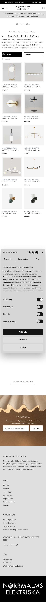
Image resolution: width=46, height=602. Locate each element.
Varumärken (18, 32)
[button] (34, 54)
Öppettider (7, 492)
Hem (10, 32)
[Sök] (6, 8)
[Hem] (23, 7)
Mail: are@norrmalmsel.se (13, 566)
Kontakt (6, 488)
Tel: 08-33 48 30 (9, 526)
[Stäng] (44, 14)
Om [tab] (37, 259)
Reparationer (8, 498)
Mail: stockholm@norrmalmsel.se (15, 529)
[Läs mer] (23, 48)
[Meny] (3, 8)
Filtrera (8, 54)
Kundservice (7, 495)
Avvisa (23, 347)
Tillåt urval (23, 340)
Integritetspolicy (9, 502)
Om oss (6, 485)
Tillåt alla (23, 332)
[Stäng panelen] (42, 252)
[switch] (40, 307)
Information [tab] (23, 259)
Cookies (6, 505)
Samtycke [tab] (8, 259)
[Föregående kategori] (3, 36)
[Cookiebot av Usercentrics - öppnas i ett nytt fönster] (28, 252)
